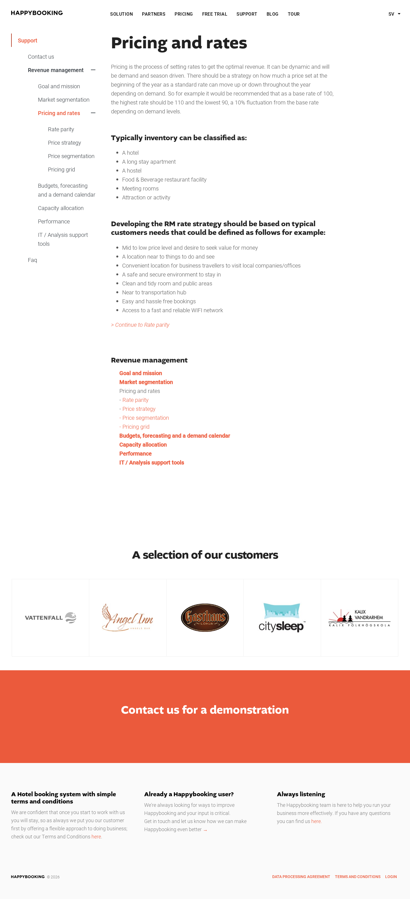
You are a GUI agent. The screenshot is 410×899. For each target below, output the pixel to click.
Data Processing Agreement (301, 876)
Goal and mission (59, 86)
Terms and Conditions (357, 876)
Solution (121, 14)
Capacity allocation (61, 207)
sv (392, 14)
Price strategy (64, 142)
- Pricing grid (134, 426)
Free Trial (215, 14)
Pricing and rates (59, 112)
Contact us (41, 56)
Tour (294, 14)
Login (391, 876)
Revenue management (56, 69)
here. (316, 821)
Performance (54, 221)
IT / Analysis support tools (63, 239)
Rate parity (61, 129)
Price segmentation (71, 155)
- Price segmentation (144, 417)
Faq (32, 259)
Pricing (184, 14)
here (96, 836)
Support (247, 14)
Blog (273, 14)
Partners (153, 14)
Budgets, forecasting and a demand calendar (66, 190)
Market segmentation (64, 99)
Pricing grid (61, 169)
